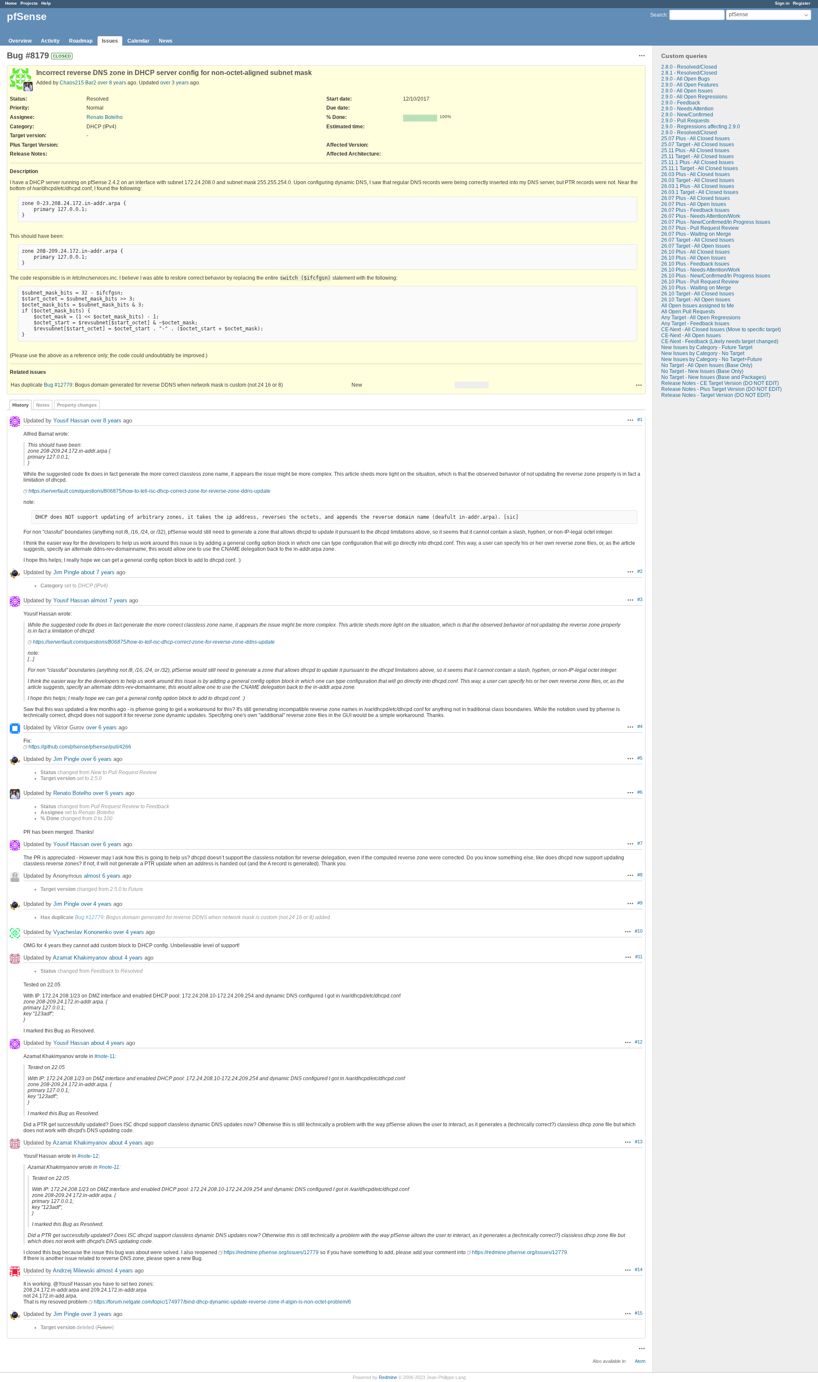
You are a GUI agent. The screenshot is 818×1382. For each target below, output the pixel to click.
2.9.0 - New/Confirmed (687, 115)
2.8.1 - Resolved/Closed (689, 73)
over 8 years (112, 83)
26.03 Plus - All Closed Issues (695, 174)
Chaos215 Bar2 (78, 83)
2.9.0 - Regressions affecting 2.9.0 (700, 127)
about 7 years (98, 572)
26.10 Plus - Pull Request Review (700, 282)
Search (658, 15)
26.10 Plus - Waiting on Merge (696, 288)
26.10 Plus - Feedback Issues (695, 264)
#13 (638, 1141)
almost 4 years (114, 1270)
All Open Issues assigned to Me (697, 306)
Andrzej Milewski (74, 1270)
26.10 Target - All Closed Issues (697, 294)
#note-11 (105, 1056)
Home (11, 3)
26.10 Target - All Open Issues (695, 300)
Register (801, 3)
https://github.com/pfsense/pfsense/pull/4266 (80, 747)
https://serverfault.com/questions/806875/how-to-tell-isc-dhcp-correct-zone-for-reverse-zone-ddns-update (150, 491)
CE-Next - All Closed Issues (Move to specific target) (721, 329)
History (20, 405)
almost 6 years (102, 876)
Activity (50, 41)
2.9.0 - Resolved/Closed (689, 133)
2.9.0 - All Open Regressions (694, 97)
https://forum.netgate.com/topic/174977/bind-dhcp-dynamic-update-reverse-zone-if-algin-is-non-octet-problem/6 (222, 1302)
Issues (110, 41)
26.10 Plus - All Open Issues (693, 258)
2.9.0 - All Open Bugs (685, 79)
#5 (639, 757)
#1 (639, 419)
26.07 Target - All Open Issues (695, 246)
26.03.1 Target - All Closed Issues (699, 192)
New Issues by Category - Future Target (706, 347)
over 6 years (101, 727)
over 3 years (174, 83)
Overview (20, 41)
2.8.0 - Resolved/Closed (689, 67)
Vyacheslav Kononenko (82, 932)
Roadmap (80, 41)
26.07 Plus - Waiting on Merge (696, 234)
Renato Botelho (104, 117)
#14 (638, 1269)
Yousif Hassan (71, 420)
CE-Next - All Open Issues (691, 335)
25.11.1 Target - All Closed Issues (699, 168)
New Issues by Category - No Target (702, 353)
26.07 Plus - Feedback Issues (695, 210)
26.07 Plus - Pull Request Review (700, 228)
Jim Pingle (66, 572)
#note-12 (88, 1156)
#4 (639, 726)
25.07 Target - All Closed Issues (697, 144)
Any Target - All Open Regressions (700, 318)
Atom (640, 1361)
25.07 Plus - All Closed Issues (695, 139)
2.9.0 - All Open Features (689, 85)
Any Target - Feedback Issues (695, 324)
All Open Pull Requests (688, 312)
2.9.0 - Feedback (680, 103)
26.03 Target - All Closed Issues (697, 180)
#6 (639, 792)
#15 (638, 1313)
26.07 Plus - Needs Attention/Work (700, 216)
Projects (29, 3)
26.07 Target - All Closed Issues (697, 240)
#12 (638, 1041)
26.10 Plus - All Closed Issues (695, 252)
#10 (638, 931)
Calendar (138, 41)
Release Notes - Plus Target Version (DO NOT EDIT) (721, 389)
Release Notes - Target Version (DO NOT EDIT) (715, 395)
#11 (638, 956)
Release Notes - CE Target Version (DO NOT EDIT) (720, 383)
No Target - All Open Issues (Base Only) (706, 365)
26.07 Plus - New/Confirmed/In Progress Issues (715, 222)
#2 (639, 571)
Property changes (77, 405)
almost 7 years (109, 600)
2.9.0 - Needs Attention (687, 109)
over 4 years (96, 904)
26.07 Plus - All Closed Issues (695, 198)
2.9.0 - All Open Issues (687, 91)
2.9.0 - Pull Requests (685, 121)
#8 (639, 874)
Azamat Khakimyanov (80, 957)
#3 (639, 599)
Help (46, 3)
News (166, 41)
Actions (639, 385)
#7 (639, 843)
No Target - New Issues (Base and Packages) (713, 377)
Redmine (388, 1377)
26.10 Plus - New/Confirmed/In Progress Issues (715, 276)
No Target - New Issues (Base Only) (702, 371)
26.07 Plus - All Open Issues (693, 204)
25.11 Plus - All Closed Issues (695, 150)
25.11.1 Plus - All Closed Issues (697, 162)
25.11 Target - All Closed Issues (697, 156)
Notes (42, 405)
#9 (639, 902)
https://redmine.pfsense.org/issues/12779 (271, 1252)
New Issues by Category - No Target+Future (711, 359)
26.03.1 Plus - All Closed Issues (697, 186)
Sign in (782, 3)
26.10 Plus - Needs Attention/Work (700, 270)
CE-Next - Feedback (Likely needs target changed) (719, 341)
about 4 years (126, 957)
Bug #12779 (58, 385)
